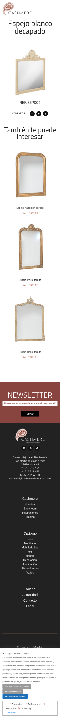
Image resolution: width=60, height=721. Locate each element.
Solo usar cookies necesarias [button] (17, 686)
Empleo (30, 517)
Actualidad (30, 595)
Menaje (30, 555)
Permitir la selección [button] (13, 691)
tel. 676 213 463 (30, 471)
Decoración (30, 560)
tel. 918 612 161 (30, 468)
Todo (30, 539)
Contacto (30, 600)
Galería (30, 589)
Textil (30, 551)
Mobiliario (30, 543)
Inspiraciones (30, 512)
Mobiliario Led (30, 547)
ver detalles (11, 712)
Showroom (30, 508)
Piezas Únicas (30, 568)
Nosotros (30, 504)
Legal (30, 606)
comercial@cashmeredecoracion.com (30, 478)
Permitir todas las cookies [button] (15, 696)
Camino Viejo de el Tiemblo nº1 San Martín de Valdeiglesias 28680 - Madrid (30, 460)
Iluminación (30, 564)
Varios (30, 572)
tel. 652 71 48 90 (30, 475)
